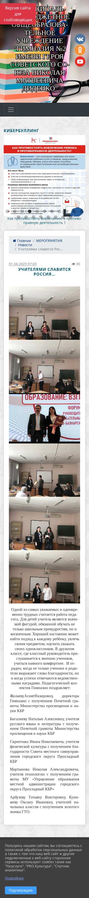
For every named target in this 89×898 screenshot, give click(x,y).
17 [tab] (55, 217)
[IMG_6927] (44, 576)
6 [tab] (44, 211)
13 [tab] (25, 217)
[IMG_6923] (44, 470)
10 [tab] (74, 211)
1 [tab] (7, 211)
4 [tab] (29, 211)
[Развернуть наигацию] (11, 110)
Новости (25, 244)
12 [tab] (18, 217)
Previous (7, 180)
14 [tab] (33, 217)
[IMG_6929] (44, 523)
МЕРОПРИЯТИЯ (49, 240)
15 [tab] (40, 217)
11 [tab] (81, 211)
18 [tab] (63, 217)
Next (80, 180)
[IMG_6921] (44, 313)
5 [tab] (37, 211)
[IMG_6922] (44, 366)
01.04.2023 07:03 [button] (23, 263)
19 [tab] (70, 217)
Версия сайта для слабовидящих (18, 13)
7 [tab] (51, 211)
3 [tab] (22, 211)
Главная (23, 240)
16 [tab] (48, 217)
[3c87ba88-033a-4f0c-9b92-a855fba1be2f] (44, 418)
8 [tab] (59, 211)
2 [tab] (14, 211)
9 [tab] (66, 211)
